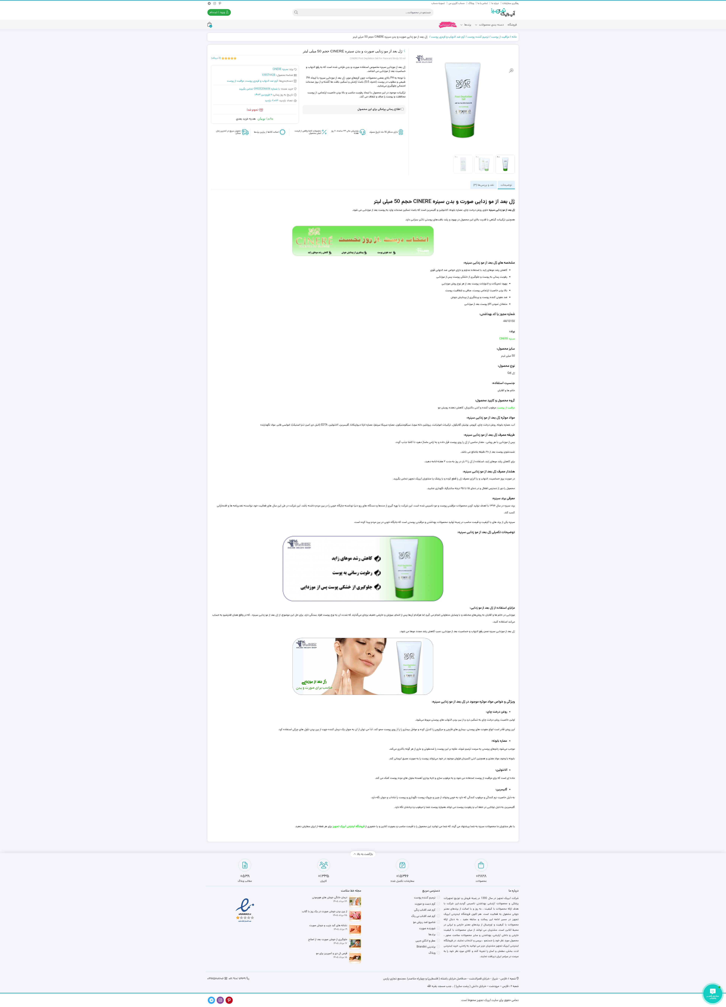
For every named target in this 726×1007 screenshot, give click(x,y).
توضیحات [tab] (506, 185)
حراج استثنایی (448, 25)
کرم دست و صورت (425, 904)
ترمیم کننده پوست (478, 37)
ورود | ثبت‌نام (218, 12)
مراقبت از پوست (500, 37)
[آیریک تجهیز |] (503, 12)
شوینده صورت (427, 928)
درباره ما (495, 3)
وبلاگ (471, 3)
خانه (514, 37)
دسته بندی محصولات (491, 25)
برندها (467, 25)
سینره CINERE (280, 69)
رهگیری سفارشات (510, 3)
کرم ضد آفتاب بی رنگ (423, 916)
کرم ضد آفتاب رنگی (424, 910)
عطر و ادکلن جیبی (425, 941)
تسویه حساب (438, 3)
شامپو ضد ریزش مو (424, 922)
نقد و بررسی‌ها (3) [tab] (483, 185)
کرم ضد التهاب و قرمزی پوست (448, 37)
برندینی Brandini (426, 947)
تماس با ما (483, 3)
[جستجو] (296, 12)
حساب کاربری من (456, 3)
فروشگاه (512, 25)
